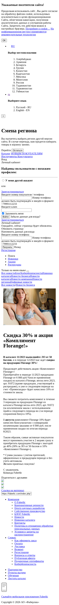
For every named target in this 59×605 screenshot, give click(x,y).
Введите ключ (9, 206)
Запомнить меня (14, 213)
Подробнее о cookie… (38, 28)
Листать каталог (17, 578)
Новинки (13, 258)
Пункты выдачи (17, 572)
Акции (12, 261)
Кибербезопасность (31, 273)
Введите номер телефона (15, 234)
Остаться (17, 150)
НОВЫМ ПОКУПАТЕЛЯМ (26, 153)
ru (9, 94)
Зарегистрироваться (12, 191)
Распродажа (14, 264)
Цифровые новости (21, 282)
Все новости (8, 273)
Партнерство (15, 569)
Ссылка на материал (12, 490)
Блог (17, 273)
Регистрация (8, 250)
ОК (4, 40)
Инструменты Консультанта (17, 156)
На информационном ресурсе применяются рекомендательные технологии (27, 31)
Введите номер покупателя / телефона (22, 194)
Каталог (5, 153)
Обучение (13, 575)
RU (13, 46)
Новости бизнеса (20, 276)
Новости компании (21, 279)
